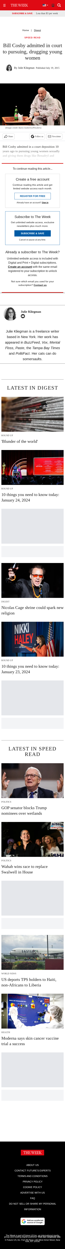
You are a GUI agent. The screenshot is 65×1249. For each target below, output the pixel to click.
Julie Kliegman (26, 67)
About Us (32, 1165)
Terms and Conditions (32, 1176)
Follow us (39, 136)
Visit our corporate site (49, 1237)
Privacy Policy (32, 1181)
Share (10, 136)
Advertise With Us (32, 1192)
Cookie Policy (32, 1187)
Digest (37, 30)
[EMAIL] (24, 316)
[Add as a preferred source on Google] (32, 1221)
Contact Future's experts (33, 1170)
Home (25, 30)
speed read (32, 38)
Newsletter (56, 136)
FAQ (32, 1198)
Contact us (40, 285)
